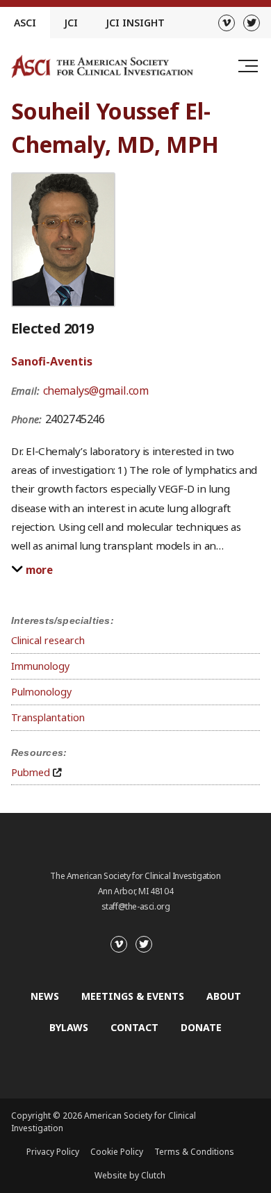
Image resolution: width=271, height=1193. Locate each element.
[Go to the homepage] (102, 66)
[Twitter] (251, 23)
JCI (71, 22)
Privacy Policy (52, 1152)
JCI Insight (135, 22)
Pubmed (30, 772)
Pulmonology (41, 691)
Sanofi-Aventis (51, 361)
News (45, 996)
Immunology (40, 666)
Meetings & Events (132, 996)
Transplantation (48, 717)
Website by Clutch (130, 1175)
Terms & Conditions (194, 1152)
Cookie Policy (116, 1152)
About (223, 996)
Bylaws (68, 1027)
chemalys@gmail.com (96, 390)
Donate (201, 1027)
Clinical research (48, 640)
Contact (134, 1027)
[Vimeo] (226, 23)
